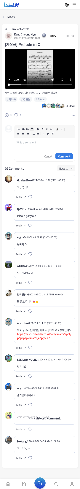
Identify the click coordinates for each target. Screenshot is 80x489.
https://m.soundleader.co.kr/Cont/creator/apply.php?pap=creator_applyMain (44, 336)
